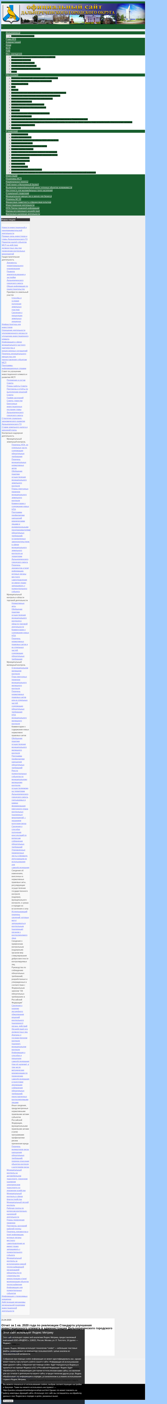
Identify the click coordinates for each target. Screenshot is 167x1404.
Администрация (13, 42)
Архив (14, 72)
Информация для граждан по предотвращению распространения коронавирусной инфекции (53, 173)
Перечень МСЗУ (13, 199)
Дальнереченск (13, 33)
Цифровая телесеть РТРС (23, 125)
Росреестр (16, 128)
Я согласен (8, 1401)
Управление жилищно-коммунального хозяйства (33, 57)
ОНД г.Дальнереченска (21, 102)
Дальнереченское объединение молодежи (30, 113)
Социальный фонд (19, 84)
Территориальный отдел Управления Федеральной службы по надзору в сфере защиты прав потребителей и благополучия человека (71, 122)
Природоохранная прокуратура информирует (32, 99)
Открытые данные (19, 167)
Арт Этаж (15, 110)
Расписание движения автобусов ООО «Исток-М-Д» (35, 140)
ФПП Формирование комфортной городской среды (34, 155)
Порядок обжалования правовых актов (29, 146)
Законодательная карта (22, 143)
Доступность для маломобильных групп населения (29, 190)
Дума (8, 45)
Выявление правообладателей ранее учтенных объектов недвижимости (39, 187)
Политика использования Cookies (26, 170)
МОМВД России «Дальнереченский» (27, 105)
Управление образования (23, 63)
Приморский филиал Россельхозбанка (28, 107)
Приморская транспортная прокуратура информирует (35, 96)
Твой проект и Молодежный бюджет (22, 185)
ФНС (13, 87)
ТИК (8, 51)
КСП (8, 48)
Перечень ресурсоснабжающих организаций (31, 81)
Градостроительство (20, 161)
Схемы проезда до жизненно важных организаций (34, 152)
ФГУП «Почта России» (21, 116)
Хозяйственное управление (24, 66)
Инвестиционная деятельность (20, 205)
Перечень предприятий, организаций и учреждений (34, 78)
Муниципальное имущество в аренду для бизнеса (28, 196)
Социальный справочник (17, 193)
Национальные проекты (17, 182)
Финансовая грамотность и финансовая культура (28, 202)
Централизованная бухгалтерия (25, 69)
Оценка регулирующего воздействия (22, 211)
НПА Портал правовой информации (22, 208)
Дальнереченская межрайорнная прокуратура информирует (38, 93)
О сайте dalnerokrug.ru (21, 137)
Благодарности (18, 164)
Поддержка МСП (13, 179)
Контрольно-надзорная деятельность (23, 214)
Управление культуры (21, 60)
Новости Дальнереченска (22, 36)
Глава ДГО (11, 39)
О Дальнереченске (19, 134)
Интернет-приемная (20, 158)
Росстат (14, 90)
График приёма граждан (22, 149)
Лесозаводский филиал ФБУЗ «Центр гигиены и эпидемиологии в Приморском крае (49, 119)
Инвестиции (11, 176)
